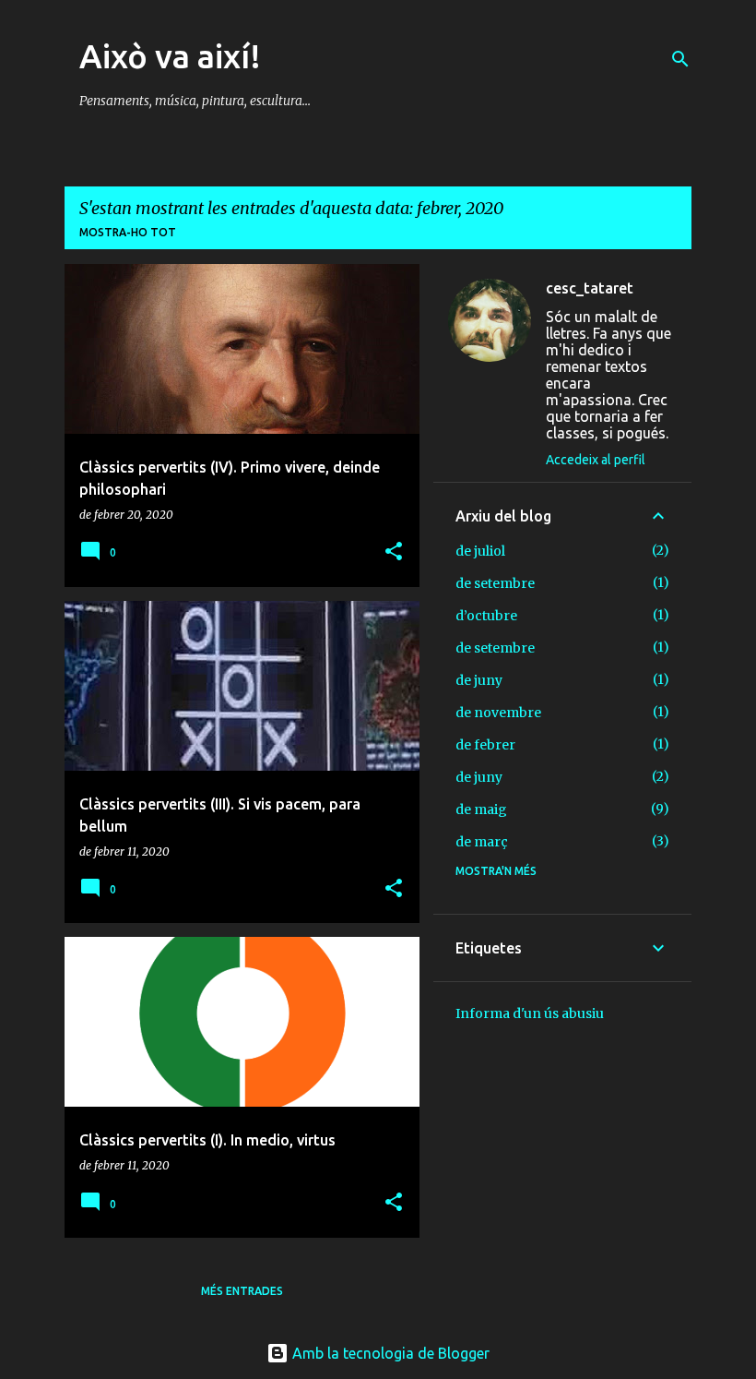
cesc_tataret (589, 288)
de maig (481, 809)
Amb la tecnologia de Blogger (389, 1353)
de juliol (480, 551)
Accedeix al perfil (595, 459)
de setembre (495, 583)
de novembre (498, 712)
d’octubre (486, 615)
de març (481, 841)
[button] (394, 552)
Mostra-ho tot (127, 232)
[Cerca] (680, 59)
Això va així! (170, 56)
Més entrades (242, 1291)
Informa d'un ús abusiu (529, 1013)
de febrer (485, 745)
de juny (478, 680)
